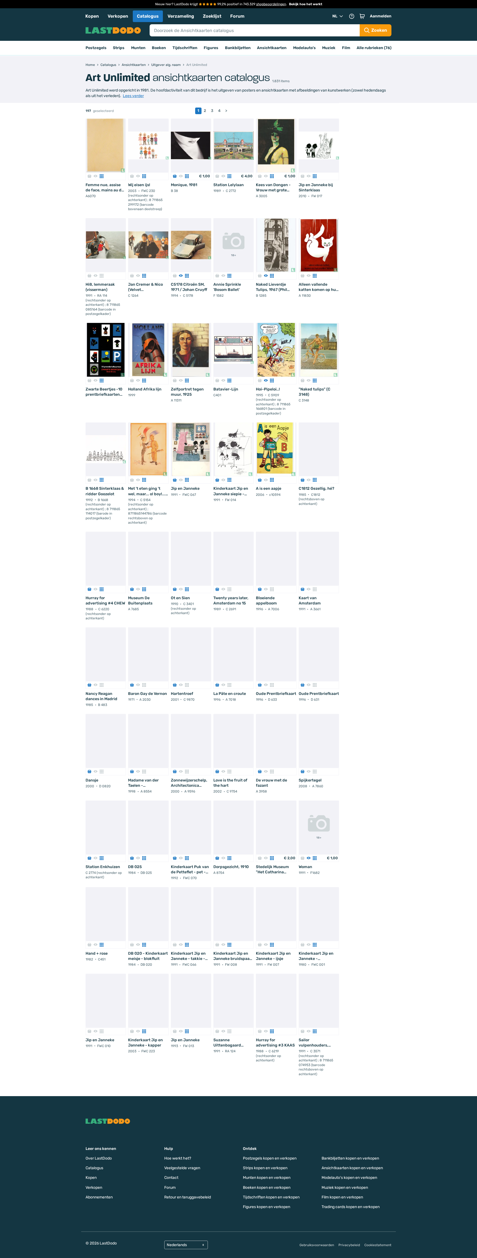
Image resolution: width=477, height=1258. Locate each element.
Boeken (159, 47)
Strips (118, 47)
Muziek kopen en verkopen (345, 1187)
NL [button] (334, 16)
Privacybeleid (349, 1245)
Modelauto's (304, 47)
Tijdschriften (185, 47)
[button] (362, 16)
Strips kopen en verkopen (265, 1168)
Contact (171, 1177)
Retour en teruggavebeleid (187, 1197)
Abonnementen (99, 1197)
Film (346, 47)
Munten (138, 47)
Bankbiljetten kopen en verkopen (350, 1158)
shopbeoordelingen (271, 4)
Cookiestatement (377, 1245)
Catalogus (148, 16)
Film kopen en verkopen (342, 1197)
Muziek (328, 47)
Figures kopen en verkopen (266, 1207)
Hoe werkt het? (177, 1158)
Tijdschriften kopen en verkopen (271, 1197)
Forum (237, 16)
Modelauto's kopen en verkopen (349, 1177)
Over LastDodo (99, 1158)
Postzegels (96, 47)
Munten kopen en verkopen (266, 1177)
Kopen (92, 16)
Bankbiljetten (238, 47)
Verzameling (181, 16)
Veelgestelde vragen (182, 1168)
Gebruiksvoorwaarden (317, 1245)
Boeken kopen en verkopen (266, 1187)
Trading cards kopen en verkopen (351, 1207)
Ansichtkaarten (272, 47)
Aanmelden (380, 16)
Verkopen (118, 16)
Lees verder (133, 95)
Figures (211, 47)
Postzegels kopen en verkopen (269, 1158)
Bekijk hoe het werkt (305, 4)
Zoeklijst (212, 16)
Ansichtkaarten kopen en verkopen (352, 1168)
